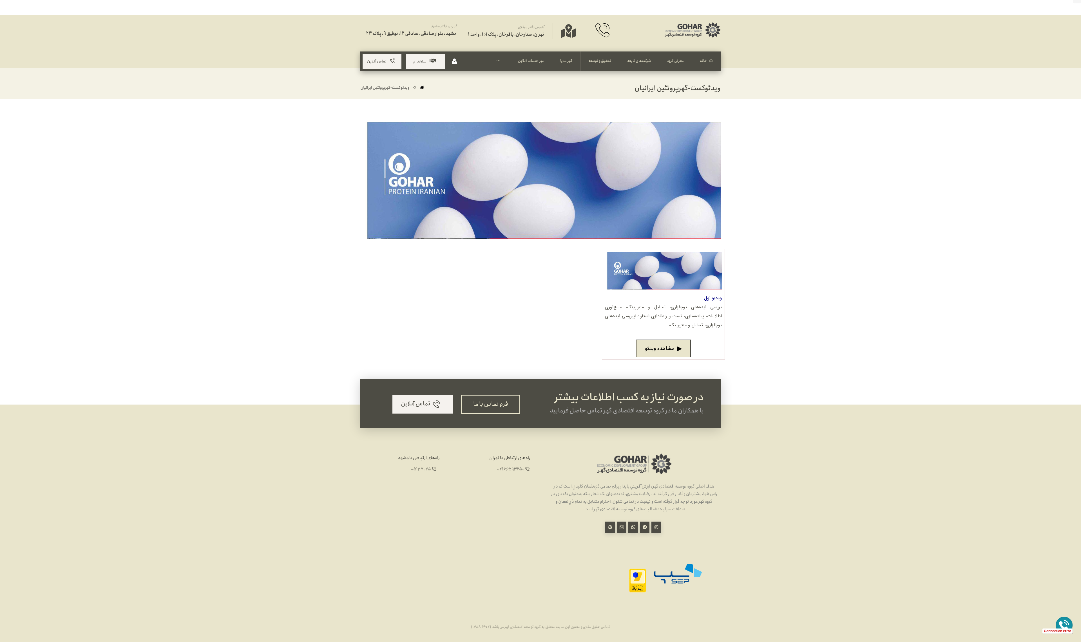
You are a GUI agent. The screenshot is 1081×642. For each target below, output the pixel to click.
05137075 (421, 469)
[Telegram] (644, 527)
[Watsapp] (633, 527)
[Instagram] (656, 527)
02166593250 (510, 469)
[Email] (621, 527)
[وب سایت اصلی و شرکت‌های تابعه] (692, 36)
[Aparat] (610, 527)
